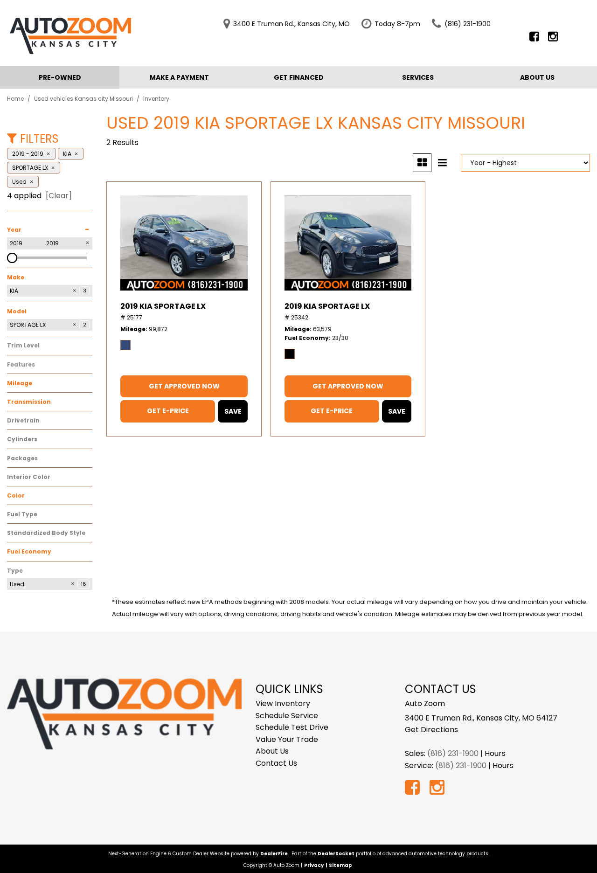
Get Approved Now (184, 386)
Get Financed (299, 77)
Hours (495, 753)
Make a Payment (179, 77)
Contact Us (276, 763)
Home (16, 99)
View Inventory (283, 703)
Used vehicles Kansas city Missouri (84, 99)
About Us (537, 77)
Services (418, 77)
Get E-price (168, 411)
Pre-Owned (60, 77)
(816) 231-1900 (453, 753)
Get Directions (431, 729)
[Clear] (59, 195)
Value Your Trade (287, 739)
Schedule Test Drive (292, 727)
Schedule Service (287, 715)
